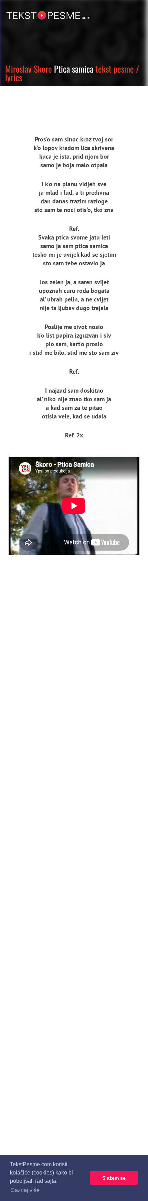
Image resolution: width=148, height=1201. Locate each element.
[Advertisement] (64, 105)
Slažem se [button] (114, 1178)
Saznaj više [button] (25, 1190)
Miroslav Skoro (28, 68)
